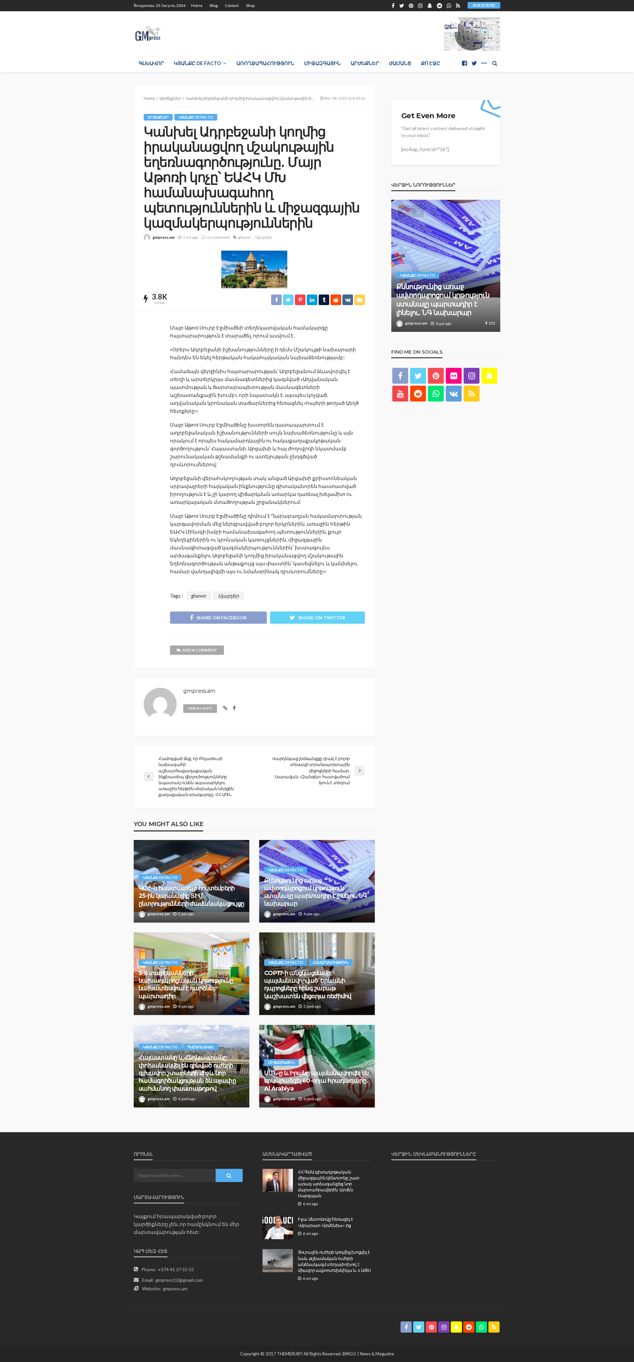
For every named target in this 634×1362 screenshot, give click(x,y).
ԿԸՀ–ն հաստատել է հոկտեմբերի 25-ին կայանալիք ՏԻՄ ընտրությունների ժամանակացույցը (191, 896)
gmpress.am (164, 237)
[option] (454, 266)
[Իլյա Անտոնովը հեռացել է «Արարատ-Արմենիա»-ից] (278, 1227)
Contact (232, 5)
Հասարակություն (331, 962)
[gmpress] (148, 32)
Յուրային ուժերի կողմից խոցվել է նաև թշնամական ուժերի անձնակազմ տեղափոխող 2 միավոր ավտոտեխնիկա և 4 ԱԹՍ (334, 1261)
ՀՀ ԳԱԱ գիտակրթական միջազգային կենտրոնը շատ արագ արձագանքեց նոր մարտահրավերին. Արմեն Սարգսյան (329, 1184)
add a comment (199, 649)
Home (196, 5)
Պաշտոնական (200, 1047)
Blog (214, 5)
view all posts (200, 708)
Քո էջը (430, 63)
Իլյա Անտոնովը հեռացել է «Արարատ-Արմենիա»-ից (325, 1222)
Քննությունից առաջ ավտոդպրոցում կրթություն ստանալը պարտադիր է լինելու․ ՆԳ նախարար (315, 892)
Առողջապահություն (265, 63)
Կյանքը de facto (197, 63)
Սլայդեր (263, 237)
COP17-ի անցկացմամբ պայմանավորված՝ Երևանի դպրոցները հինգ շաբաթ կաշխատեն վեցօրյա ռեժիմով (307, 984)
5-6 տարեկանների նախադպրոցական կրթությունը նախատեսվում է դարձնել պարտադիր (186, 984)
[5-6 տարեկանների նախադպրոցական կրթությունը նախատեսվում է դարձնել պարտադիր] (454, 266)
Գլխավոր (151, 63)
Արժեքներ (365, 63)
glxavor (244, 237)
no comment (218, 237)
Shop (250, 5)
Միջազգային (322, 63)
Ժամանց (400, 63)
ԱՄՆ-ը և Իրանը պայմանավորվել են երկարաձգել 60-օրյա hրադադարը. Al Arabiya (316, 1080)
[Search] (494, 63)
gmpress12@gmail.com (179, 1280)
